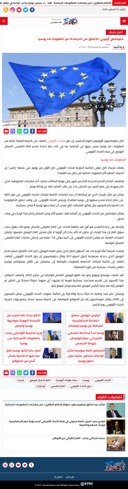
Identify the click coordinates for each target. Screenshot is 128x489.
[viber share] (12, 131)
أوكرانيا (41, 386)
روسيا (86, 380)
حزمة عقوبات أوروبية (67, 380)
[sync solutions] (86, 485)
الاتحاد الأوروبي (103, 380)
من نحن (70, 476)
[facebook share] (32, 131)
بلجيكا (20, 380)
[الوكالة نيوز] (115, 465)
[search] (4, 21)
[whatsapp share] (19, 131)
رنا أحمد (117, 47)
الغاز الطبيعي (58, 386)
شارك (40, 131)
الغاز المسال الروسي (40, 380)
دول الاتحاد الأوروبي (80, 386)
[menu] (124, 21)
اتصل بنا (58, 476)
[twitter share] (25, 131)
